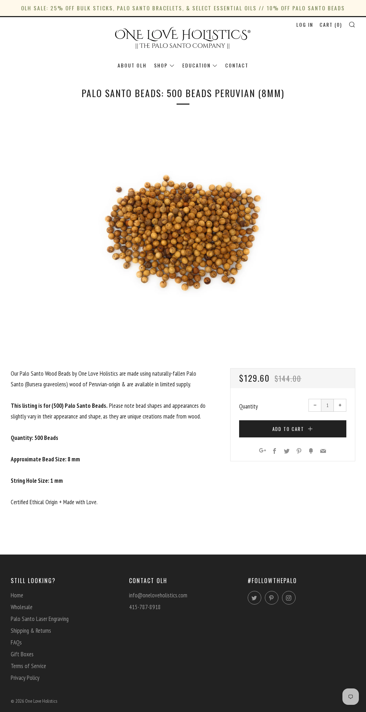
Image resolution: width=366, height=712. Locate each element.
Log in (304, 24)
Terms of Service (28, 666)
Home (17, 595)
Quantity (248, 406)
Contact (236, 65)
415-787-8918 (145, 607)
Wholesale (22, 607)
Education (196, 65)
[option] (183, 232)
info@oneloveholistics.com (158, 595)
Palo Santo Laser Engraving (40, 619)
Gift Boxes (22, 654)
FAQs (16, 642)
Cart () (331, 24)
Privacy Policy (25, 678)
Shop (161, 65)
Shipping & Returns (31, 631)
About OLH (132, 65)
